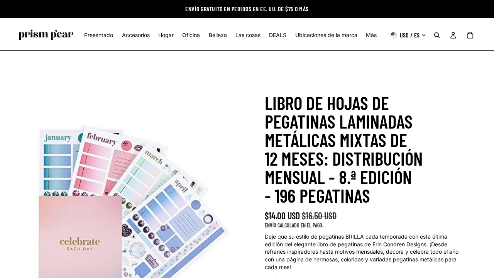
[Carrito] (470, 35)
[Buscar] (436, 35)
